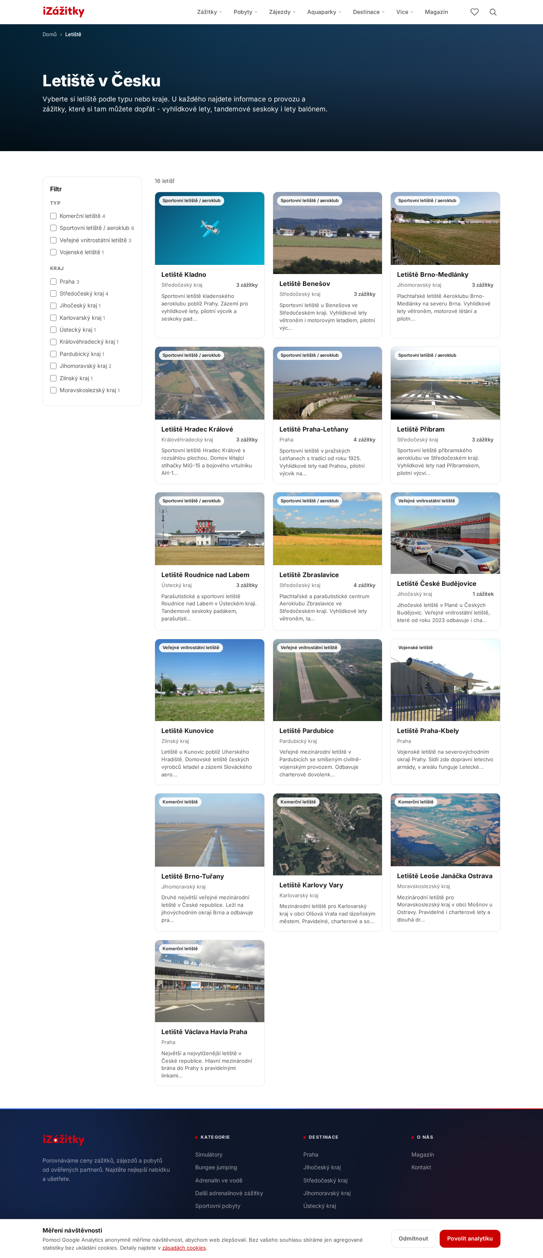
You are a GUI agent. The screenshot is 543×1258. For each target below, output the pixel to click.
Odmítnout (413, 1238)
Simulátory (209, 1154)
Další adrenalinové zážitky (229, 1193)
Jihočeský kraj (322, 1167)
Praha (310, 1154)
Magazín (436, 11)
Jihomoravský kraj (327, 1193)
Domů (50, 34)
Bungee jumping (216, 1167)
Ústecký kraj (319, 1205)
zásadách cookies (184, 1247)
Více (402, 11)
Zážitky (207, 11)
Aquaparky (321, 11)
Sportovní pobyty (217, 1205)
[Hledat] (492, 11)
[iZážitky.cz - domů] (64, 12)
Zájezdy (280, 11)
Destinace (366, 11)
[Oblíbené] (474, 11)
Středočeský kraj (325, 1180)
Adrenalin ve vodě (218, 1180)
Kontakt (421, 1167)
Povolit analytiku (470, 1238)
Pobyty (243, 11)
